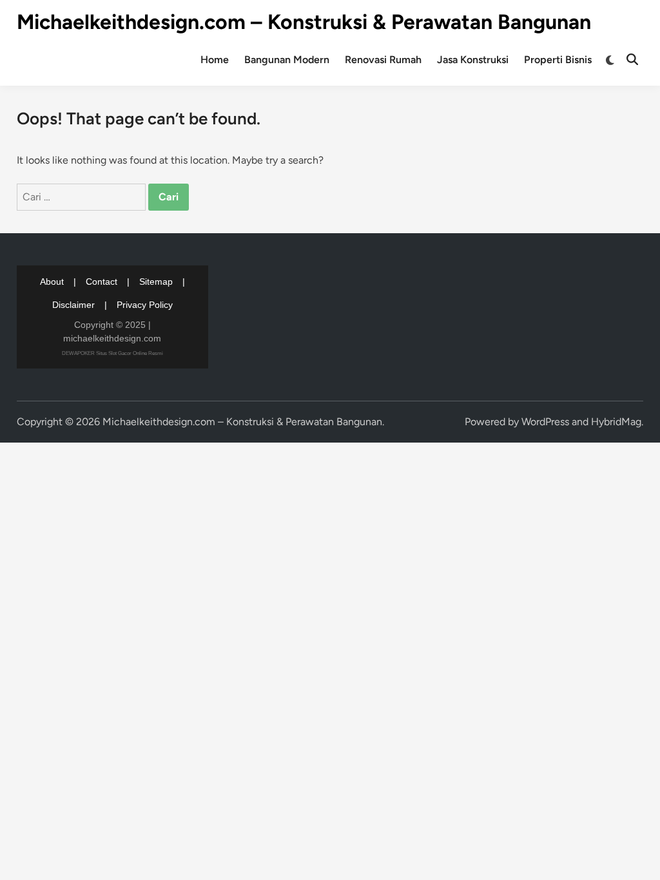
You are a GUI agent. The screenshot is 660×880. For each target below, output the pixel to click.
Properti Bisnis (558, 59)
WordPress (545, 422)
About (52, 281)
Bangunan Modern (286, 59)
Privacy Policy (145, 305)
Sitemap (156, 281)
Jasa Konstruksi (473, 59)
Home (214, 59)
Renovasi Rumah (383, 59)
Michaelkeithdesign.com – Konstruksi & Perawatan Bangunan (304, 22)
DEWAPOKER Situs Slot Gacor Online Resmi (112, 353)
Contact (101, 281)
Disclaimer (73, 305)
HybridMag (616, 422)
